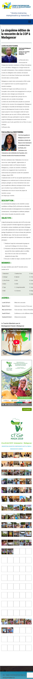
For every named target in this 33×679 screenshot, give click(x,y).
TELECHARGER (27, 409)
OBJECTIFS (11, 446)
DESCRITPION (5, 446)
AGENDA (20, 449)
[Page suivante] (6, 405)
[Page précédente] (3, 405)
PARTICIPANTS (18, 446)
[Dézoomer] (16, 405)
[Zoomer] (19, 405)
